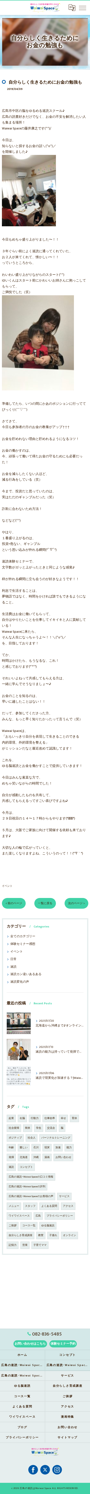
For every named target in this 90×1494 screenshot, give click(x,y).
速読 (13, 966)
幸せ (63, 1118)
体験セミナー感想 (22, 944)
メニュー (14, 1206)
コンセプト (26, 1167)
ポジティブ (15, 1138)
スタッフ (30, 1206)
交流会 (51, 1128)
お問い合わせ (63, 1157)
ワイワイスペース (19, 1216)
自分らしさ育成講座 (20, 1235)
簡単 (27, 1128)
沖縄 (36, 1157)
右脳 (22, 1118)
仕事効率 (49, 1118)
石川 (36, 1147)
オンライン (69, 1235)
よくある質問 (49, 1206)
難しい (24, 1147)
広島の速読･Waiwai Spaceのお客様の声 (31, 1196)
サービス (64, 1196)
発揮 (11, 1157)
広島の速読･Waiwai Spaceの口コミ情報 (31, 1177)
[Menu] (82, 7)
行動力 (35, 1118)
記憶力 (13, 1245)
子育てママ (40, 1245)
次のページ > (76, 903)
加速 (58, 1147)
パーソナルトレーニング (55, 1138)
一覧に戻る (45, 903)
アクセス (68, 1206)
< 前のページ (14, 903)
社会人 (32, 1138)
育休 (74, 1118)
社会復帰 (14, 1128)
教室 (40, 1235)
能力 (69, 1147)
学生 (38, 1128)
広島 (38, 1216)
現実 (47, 1147)
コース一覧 (29, 1225)
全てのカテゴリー (22, 936)
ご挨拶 (13, 1225)
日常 (13, 959)
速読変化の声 (19, 981)
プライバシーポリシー (60, 1216)
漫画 (47, 1157)
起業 (11, 1118)
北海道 (24, 1157)
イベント (7, 886)
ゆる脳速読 (47, 1225)
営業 (25, 1245)
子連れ (53, 1235)
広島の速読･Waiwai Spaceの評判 (27, 1186)
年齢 (11, 1147)
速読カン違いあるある (26, 974)
